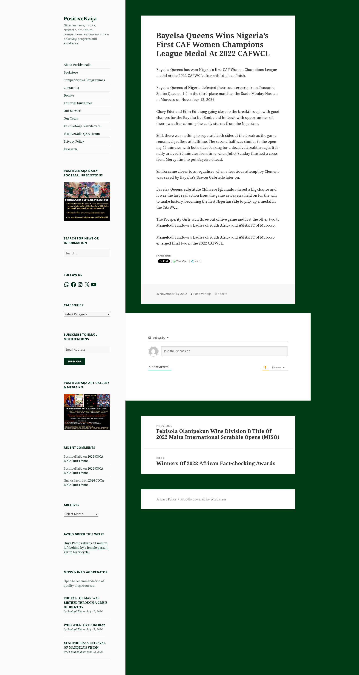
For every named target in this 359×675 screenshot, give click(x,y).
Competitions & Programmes (84, 80)
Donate (69, 95)
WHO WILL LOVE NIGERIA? (84, 625)
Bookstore (71, 72)
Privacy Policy (74, 141)
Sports (222, 294)
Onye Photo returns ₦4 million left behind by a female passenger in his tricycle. (86, 547)
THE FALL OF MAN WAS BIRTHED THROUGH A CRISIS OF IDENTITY (85, 602)
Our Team (71, 118)
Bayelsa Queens (169, 87)
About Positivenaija (77, 65)
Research (70, 149)
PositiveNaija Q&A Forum (82, 134)
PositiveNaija (80, 18)
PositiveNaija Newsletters (82, 126)
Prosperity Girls (177, 219)
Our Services (73, 111)
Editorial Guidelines (78, 103)
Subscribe (74, 361)
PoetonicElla (74, 611)
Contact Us (71, 88)
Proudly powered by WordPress (203, 499)
